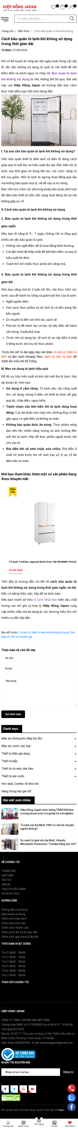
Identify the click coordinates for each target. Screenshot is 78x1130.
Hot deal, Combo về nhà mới (19, 784)
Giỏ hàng (39, 1124)
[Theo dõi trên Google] (23, 1089)
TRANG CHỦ (8, 870)
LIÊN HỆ (5, 884)
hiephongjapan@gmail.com (56, 1042)
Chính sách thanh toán (15, 927)
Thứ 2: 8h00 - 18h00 (13, 952)
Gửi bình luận (13, 714)
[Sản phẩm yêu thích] (53, 8)
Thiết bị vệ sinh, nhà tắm (17, 768)
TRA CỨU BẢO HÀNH (13, 889)
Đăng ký (68, 1072)
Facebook (7, 991)
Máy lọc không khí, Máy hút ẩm (21, 738)
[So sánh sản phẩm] (71, 8)
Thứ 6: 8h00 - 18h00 (13, 970)
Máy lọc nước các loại (15, 746)
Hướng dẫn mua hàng (14, 909)
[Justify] (72, 18)
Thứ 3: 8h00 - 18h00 (13, 957)
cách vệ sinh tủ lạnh (58, 356)
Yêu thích (70, 1126)
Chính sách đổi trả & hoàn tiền (19, 932)
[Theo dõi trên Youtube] (32, 1089)
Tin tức (54, 1126)
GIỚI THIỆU (7, 875)
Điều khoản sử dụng (13, 914)
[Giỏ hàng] (62, 8)
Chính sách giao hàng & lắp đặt (19, 936)
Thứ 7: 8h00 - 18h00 (13, 975)
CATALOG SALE (10, 893)
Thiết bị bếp (9, 761)
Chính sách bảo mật (13, 923)
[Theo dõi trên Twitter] (14, 1089)
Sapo (61, 1110)
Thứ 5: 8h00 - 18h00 (13, 966)
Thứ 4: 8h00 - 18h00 (13, 961)
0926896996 (22, 1042)
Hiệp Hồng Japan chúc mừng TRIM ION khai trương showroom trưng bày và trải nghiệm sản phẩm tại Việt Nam (46, 813)
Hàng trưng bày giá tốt (16, 791)
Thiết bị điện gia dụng (15, 753)
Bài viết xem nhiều (17, 800)
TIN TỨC (6, 879)
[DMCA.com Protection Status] (10, 1097)
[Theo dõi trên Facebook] (5, 1089)
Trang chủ (8, 1126)
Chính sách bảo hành (14, 918)
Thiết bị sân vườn (12, 776)
